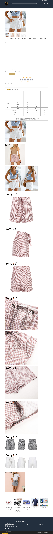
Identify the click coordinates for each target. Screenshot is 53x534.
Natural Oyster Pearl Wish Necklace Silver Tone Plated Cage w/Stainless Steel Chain (26, 508)
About (39, 0)
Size (5, 69)
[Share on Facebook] (5, 83)
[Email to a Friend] (8, 83)
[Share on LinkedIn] (13, 83)
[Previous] (6, 21)
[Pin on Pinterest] (10, 83)
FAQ (44, 0)
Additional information (14, 89)
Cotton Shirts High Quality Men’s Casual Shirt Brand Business (35, 508)
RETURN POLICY (40, 523)
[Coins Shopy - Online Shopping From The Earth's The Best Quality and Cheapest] (6, 4)
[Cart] (47, 3)
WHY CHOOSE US (30, 522)
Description (7, 89)
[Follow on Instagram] (7, 528)
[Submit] (36, 4)
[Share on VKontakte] (11, 83)
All (7, 9)
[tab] (7, 89)
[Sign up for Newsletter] (44, 3)
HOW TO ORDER (29, 523)
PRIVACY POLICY (41, 524)
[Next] (24, 21)
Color (5, 71)
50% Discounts (20, 523)
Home (6, 9)
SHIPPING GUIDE (41, 522)
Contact (42, 0)
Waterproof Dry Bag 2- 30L (44, 508)
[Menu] (10, 3)
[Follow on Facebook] (45, 0)
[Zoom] (6, 31)
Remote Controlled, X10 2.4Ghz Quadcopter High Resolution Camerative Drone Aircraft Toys (8, 508)
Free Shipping (20, 526)
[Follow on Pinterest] (10, 528)
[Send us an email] (8, 528)
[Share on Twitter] (7, 83)
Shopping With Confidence (22, 521)
